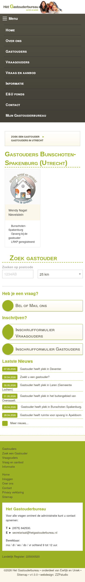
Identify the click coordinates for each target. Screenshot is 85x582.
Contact (13, 104)
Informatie (15, 83)
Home (10, 29)
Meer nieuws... (19, 423)
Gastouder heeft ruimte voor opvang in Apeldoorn (42, 415)
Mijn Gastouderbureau (26, 115)
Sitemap (7, 497)
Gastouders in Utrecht (26, 140)
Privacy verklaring (13, 492)
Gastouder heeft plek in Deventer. (33, 369)
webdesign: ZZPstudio (54, 574)
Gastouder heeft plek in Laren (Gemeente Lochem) (37, 387)
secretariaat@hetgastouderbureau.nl (34, 532)
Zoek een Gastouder (24, 136)
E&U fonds (15, 93)
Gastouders (16, 51)
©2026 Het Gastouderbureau (21, 570)
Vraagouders (17, 61)
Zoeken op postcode (17, 267)
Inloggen (7, 479)
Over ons (14, 40)
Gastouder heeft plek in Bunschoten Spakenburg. (43, 407)
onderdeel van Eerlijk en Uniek (61, 570)
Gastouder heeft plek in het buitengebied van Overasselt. (39, 398)
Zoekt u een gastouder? (26, 377)
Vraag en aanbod (21, 72)
